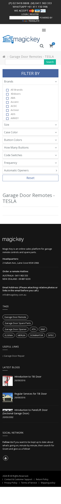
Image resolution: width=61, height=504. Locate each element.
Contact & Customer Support (18, 479)
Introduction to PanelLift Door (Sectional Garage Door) (25, 411)
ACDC (14, 106)
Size (6, 125)
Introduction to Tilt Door (27, 376)
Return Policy (42, 479)
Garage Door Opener (16, 329)
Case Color (11, 132)
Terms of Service (29, 482)
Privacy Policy (10, 482)
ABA (13, 97)
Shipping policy (48, 482)
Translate (33, 20)
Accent (15, 101)
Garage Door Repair (14, 355)
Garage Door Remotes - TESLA (32, 57)
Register (34, 14)
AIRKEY (15, 118)
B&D (43, 329)
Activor (15, 110)
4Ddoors (16, 93)
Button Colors (13, 140)
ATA (34, 329)
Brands (8, 81)
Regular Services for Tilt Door (30, 393)
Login (25, 14)
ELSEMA (9, 335)
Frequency (10, 163)
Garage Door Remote (15, 317)
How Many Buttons (16, 147)
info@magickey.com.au (14, 294)
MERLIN (21, 335)
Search (50, 62)
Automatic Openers (16, 170)
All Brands (17, 89)
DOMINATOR (36, 335)
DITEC (51, 335)
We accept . (30, 10)
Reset (30, 178)
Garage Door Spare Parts (18, 323)
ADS (13, 114)
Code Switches (13, 155)
